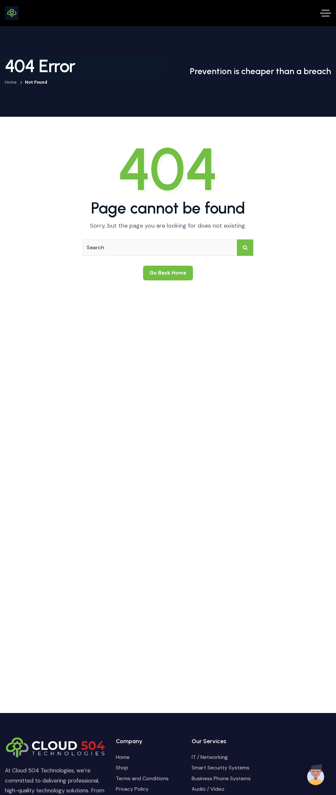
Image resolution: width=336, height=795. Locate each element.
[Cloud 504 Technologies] (12, 13)
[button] (315, 774)
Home (11, 82)
